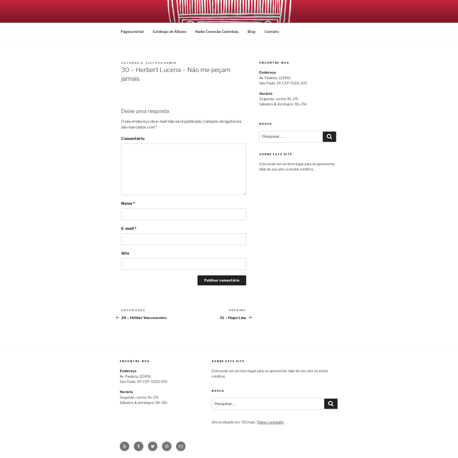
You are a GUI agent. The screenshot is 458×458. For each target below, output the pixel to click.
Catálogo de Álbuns (169, 32)
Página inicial (132, 32)
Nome (128, 203)
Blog (251, 32)
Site (125, 253)
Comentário (133, 138)
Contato (272, 32)
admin (170, 63)
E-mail (128, 228)
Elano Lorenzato (271, 422)
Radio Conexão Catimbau (217, 32)
